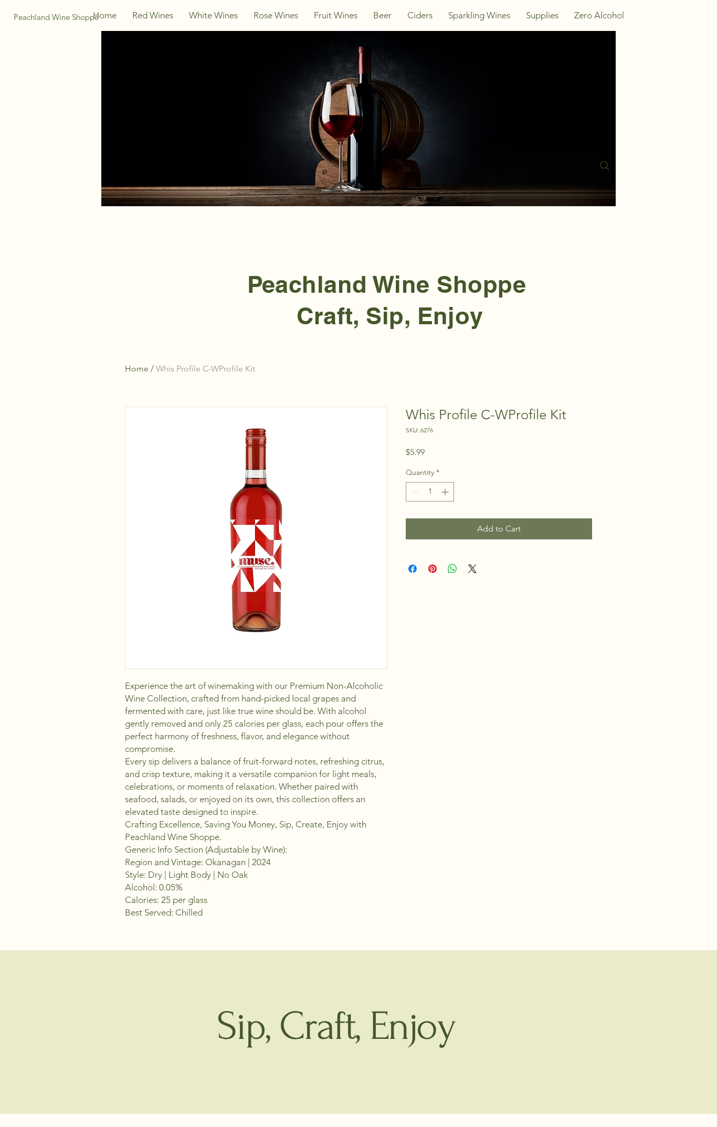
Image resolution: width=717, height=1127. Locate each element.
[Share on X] (472, 568)
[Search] (605, 166)
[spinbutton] (429, 492)
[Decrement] (413, 492)
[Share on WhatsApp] (452, 568)
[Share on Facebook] (412, 568)
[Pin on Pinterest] (432, 568)
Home (137, 369)
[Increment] (445, 492)
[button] (152, 15)
